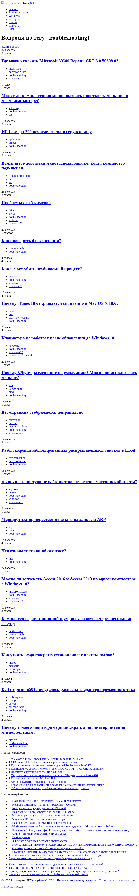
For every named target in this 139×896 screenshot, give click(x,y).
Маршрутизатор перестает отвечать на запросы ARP (53, 519)
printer (12, 142)
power (12, 703)
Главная (13, 9)
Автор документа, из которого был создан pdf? (40, 781)
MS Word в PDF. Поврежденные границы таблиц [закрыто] (47, 758)
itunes (12, 311)
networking (15, 388)
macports (14, 665)
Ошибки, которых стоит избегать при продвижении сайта (48, 848)
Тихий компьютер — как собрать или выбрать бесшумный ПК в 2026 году (55, 855)
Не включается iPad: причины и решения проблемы (44, 804)
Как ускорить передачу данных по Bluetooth (39, 808)
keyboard (14, 345)
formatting (14, 419)
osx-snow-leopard (19, 317)
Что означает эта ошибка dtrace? (33, 550)
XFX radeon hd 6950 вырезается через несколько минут (45, 762)
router (12, 530)
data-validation (17, 457)
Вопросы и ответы (20, 12)
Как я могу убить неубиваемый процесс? (41, 268)
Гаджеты (14, 25)
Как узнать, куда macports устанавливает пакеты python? (58, 654)
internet (13, 423)
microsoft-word (17, 71)
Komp (30, 3)
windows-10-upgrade (21, 355)
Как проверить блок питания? (31, 240)
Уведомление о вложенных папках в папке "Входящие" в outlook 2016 (54, 775)
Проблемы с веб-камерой (26, 202)
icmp (11, 385)
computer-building (19, 175)
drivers (12, 210)
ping (11, 391)
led (10, 182)
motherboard (16, 631)
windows (14, 283)
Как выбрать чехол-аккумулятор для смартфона (41, 822)
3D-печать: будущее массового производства (40, 840)
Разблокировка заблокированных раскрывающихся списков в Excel (68, 450)
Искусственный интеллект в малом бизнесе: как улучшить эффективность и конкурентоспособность (74, 844)
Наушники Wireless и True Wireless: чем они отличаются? (47, 800)
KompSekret (38, 880)
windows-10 (16, 352)
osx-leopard (15, 669)
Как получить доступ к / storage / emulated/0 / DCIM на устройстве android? (57, 768)
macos (12, 662)
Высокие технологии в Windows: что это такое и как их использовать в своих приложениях (69, 851)
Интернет (15, 19)
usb (11, 114)
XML (52, 880)
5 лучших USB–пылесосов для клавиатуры (39, 819)
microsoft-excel (17, 461)
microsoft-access (18, 591)
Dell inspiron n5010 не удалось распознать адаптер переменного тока (68, 689)
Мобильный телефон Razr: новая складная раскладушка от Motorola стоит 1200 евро (64, 826)
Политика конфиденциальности (77, 880)
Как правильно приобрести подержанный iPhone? (43, 811)
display (13, 739)
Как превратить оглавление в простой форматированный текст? (48, 874)
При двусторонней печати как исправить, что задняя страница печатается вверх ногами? (64, 871)
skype (12, 213)
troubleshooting (17, 75)
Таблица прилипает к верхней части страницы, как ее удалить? (50, 788)
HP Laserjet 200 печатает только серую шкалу (46, 131)
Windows (14, 15)
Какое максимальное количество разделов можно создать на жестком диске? (58, 784)
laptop (12, 700)
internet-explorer (18, 426)
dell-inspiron (16, 697)
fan (10, 179)
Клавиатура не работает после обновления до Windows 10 (57, 338)
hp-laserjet (14, 139)
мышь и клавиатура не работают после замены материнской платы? (69, 481)
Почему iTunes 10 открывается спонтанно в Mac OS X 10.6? (60, 303)
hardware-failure (18, 743)
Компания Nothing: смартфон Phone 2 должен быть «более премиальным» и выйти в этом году (71, 830)
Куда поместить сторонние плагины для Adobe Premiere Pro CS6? (51, 765)
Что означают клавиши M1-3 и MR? (33, 778)
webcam (13, 220)
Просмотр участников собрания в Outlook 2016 (40, 771)
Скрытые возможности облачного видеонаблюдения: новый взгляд (50, 858)
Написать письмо (12, 886)
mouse (12, 492)
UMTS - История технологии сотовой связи (39, 833)
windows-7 (15, 223)
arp (10, 527)
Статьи (13, 22)
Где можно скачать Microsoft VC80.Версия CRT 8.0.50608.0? (59, 60)
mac (11, 314)
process (13, 276)
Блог (11, 28)
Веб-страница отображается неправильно (42, 412)
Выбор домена (21, 837)
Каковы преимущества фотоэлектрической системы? (45, 815)
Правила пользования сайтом (117, 880)
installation (15, 68)
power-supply (16, 248)
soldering (14, 108)
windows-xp (16, 78)
